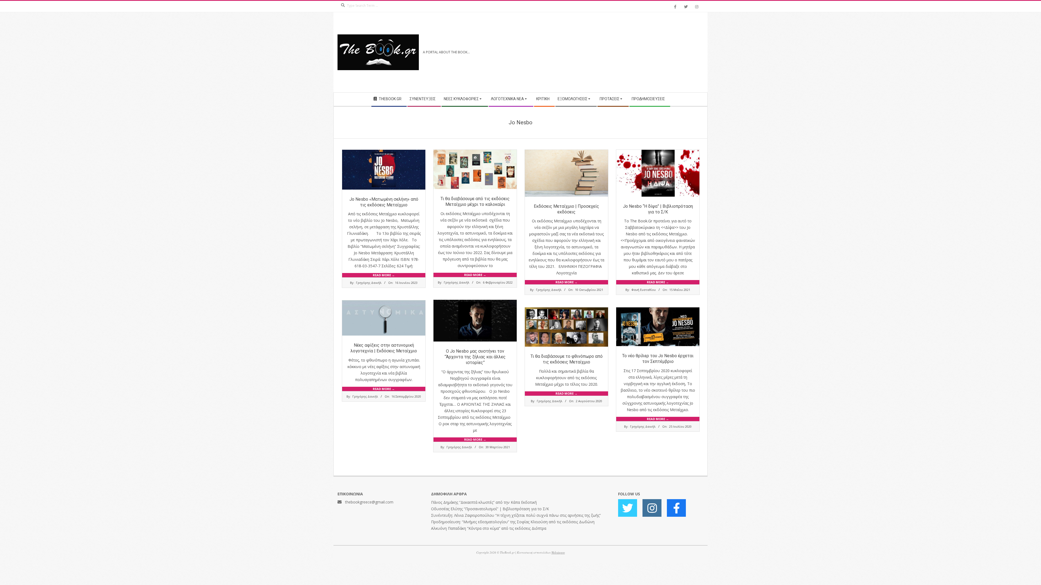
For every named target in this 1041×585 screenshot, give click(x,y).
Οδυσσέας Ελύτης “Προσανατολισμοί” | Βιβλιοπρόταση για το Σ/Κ (490, 508)
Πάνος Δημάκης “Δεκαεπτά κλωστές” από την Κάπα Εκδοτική (484, 502)
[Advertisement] (611, 52)
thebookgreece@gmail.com (369, 502)
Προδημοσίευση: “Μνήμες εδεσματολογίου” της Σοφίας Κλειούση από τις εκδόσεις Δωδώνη (513, 521)
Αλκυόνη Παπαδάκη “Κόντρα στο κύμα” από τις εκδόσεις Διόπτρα (488, 528)
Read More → (384, 275)
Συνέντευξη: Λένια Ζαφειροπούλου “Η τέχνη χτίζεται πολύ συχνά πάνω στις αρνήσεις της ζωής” (516, 515)
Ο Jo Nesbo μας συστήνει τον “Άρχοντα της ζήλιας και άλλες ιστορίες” (475, 357)
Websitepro (558, 552)
